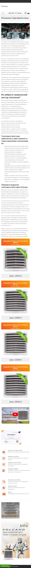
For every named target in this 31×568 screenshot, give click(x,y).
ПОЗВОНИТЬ (5, 566)
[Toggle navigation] (3, 13)
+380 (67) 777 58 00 (14, 13)
